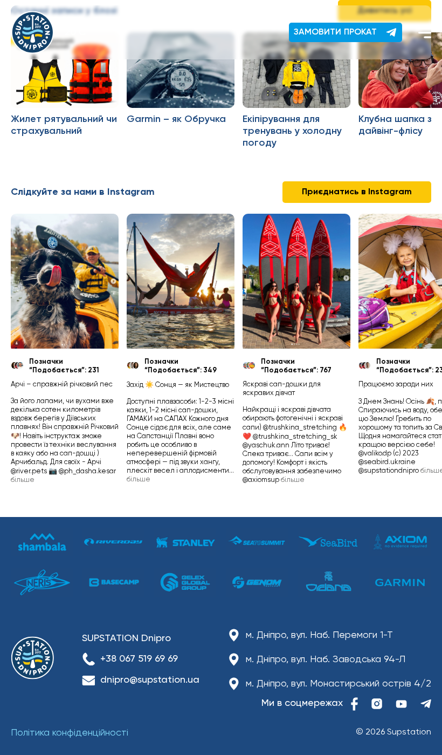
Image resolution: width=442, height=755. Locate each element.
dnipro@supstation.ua (149, 680)
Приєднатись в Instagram (357, 192)
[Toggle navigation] (424, 32)
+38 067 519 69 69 (139, 659)
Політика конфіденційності (69, 733)
